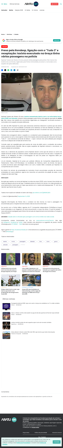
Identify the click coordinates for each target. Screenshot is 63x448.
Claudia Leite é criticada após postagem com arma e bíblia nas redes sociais (31, 217)
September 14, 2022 (24, 196)
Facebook (14, 222)
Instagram (6, 222)
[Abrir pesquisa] (61, 4)
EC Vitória (35, 10)
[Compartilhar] (17, 70)
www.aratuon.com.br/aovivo (45, 220)
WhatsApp (9, 231)
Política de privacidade (41, 432)
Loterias (42, 10)
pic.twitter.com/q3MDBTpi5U (41, 193)
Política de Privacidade (23, 443)
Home (3, 34)
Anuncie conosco (57, 432)
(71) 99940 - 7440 (16, 224)
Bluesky (23, 230)
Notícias (9, 34)
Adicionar (57, 40)
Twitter (20, 222)
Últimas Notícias (14, 4)
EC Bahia (27, 10)
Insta (12, 230)
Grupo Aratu (26, 432)
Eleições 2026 (19, 10)
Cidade (16, 34)
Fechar (56, 442)
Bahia (11, 10)
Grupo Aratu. (35, 427)
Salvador (4, 10)
